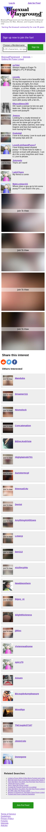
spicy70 (19, 662)
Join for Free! (34, 3)
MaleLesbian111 (20, 184)
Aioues (19, 678)
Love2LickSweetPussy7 (24, 145)
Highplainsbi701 (24, 457)
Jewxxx (16, 115)
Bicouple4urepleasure (27, 693)
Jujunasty (17, 160)
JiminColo (20, 741)
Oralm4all (17, 133)
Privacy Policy (7, 818)
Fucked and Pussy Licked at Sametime (21, 794)
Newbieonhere (23, 583)
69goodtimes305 (21, 104)
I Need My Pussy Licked (16, 783)
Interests (4, 823)
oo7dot (16, 65)
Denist (18, 504)
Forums (4, 821)
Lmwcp (19, 536)
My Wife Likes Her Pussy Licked (19, 791)
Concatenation (23, 425)
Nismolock (21, 410)
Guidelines (6, 816)
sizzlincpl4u (21, 567)
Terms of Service (8, 814)
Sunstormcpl (22, 473)
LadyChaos (18, 172)
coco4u (16, 77)
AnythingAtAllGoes (25, 520)
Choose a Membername (14, 45)
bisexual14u (21, 488)
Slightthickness (23, 615)
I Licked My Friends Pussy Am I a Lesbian (22, 787)
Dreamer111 (21, 394)
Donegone (20, 757)
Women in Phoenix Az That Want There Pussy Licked (26, 792)
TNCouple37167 (23, 725)
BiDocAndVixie (23, 441)
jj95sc (18, 630)
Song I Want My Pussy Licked (18, 785)
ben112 (19, 552)
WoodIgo (20, 709)
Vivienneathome (24, 646)
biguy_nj (19, 599)
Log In (12, 3)
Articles (4, 825)
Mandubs (20, 378)
